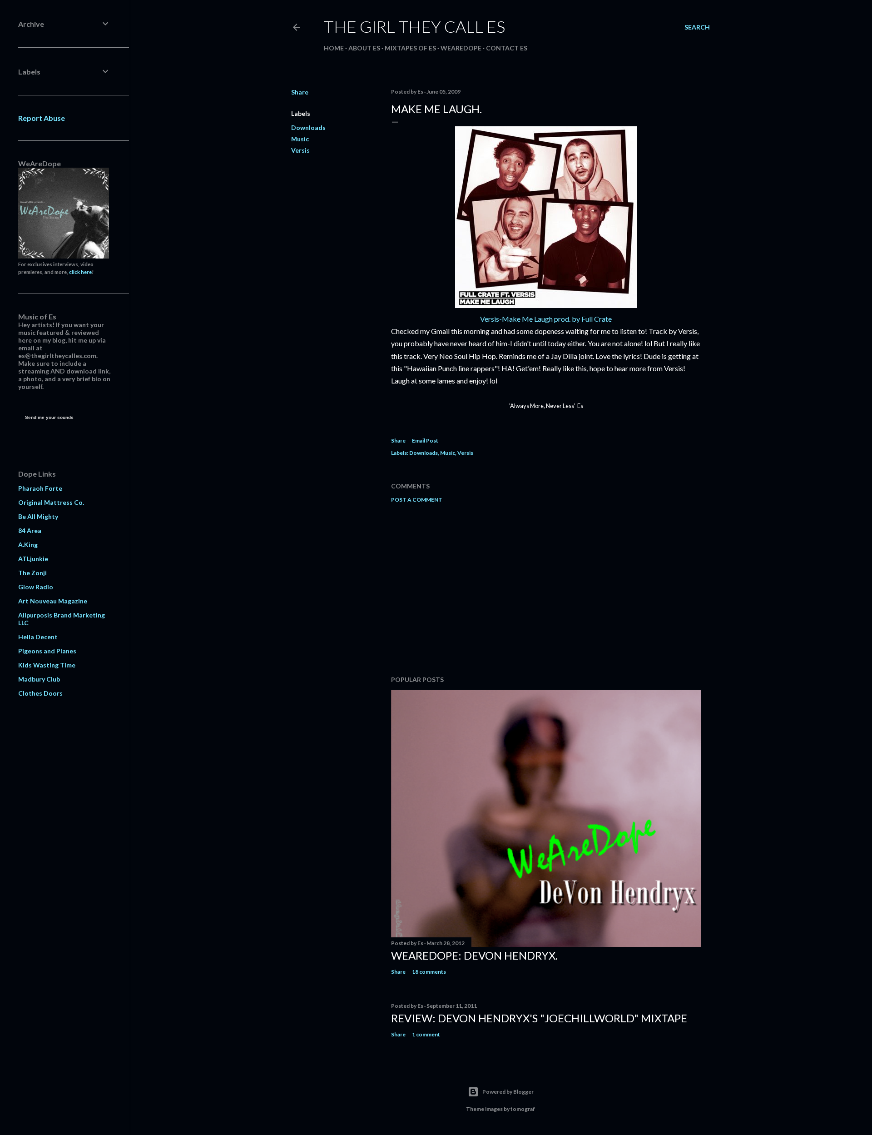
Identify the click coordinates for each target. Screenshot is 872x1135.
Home (334, 48)
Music (300, 139)
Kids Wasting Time (46, 665)
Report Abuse (41, 118)
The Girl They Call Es (414, 26)
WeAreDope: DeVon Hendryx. (474, 955)
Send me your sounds (49, 417)
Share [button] (299, 92)
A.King (28, 544)
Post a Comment (416, 499)
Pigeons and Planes (47, 651)
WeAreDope (461, 48)
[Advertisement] (546, 589)
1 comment (426, 1034)
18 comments (429, 971)
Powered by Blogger (508, 1091)
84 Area (29, 530)
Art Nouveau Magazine (52, 601)
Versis (300, 150)
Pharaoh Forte (40, 488)
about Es (364, 48)
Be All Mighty (38, 516)
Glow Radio (35, 587)
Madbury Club (39, 679)
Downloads (308, 127)
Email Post (425, 440)
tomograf (522, 1108)
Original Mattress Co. (51, 502)
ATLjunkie (33, 559)
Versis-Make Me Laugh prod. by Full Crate (546, 318)
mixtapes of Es (410, 48)
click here (80, 272)
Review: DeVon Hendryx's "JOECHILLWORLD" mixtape (539, 1018)
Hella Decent (38, 637)
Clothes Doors (40, 693)
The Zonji (32, 573)
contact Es (506, 48)
